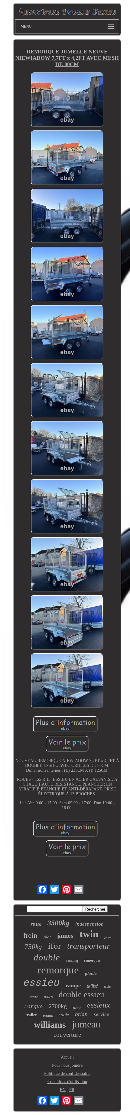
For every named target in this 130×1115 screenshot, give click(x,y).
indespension (89, 924)
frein (30, 935)
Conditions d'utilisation (67, 1081)
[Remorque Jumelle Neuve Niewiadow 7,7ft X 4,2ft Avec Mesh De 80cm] (67, 100)
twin (89, 933)
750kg (33, 946)
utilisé (92, 985)
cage (34, 997)
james (65, 935)
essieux (98, 1005)
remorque (58, 970)
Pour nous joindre (67, 1065)
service (101, 1014)
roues (48, 997)
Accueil (67, 1057)
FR (71, 1090)
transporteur (88, 945)
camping (72, 960)
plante (91, 973)
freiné (77, 1008)
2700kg (58, 1006)
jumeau (86, 1024)
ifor (54, 945)
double (47, 957)
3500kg (58, 923)
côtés (107, 938)
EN (63, 1090)
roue (36, 924)
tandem (48, 1015)
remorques (92, 960)
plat (47, 936)
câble (64, 1014)
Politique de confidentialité (67, 1073)
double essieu (81, 994)
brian (81, 1014)
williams (50, 1025)
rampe (73, 985)
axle (107, 986)
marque (33, 1007)
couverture (67, 1034)
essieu (41, 983)
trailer (31, 1015)
